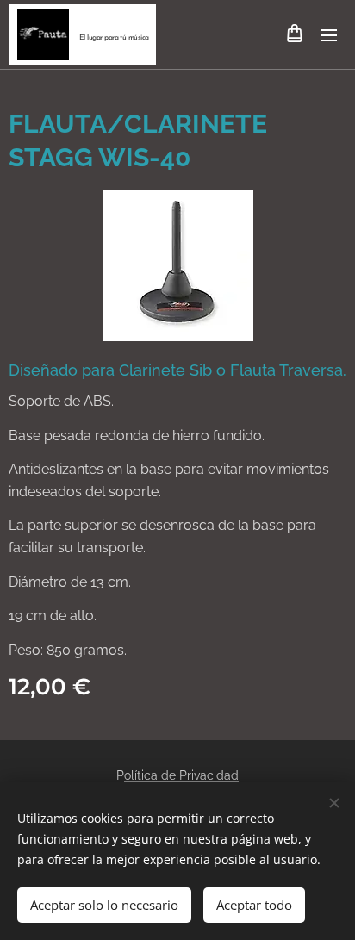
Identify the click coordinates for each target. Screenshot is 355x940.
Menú (329, 34)
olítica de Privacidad (181, 775)
